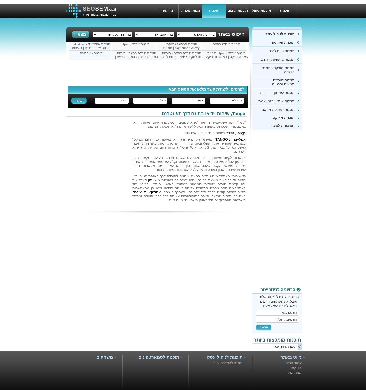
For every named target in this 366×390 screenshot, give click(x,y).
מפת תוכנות (190, 10)
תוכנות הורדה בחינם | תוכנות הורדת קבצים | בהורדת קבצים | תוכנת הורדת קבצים (136, 55)
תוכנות (285, 10)
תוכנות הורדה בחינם (226, 44)
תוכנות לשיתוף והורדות (277, 93)
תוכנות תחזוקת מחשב (278, 110)
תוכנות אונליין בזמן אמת (276, 101)
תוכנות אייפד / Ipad (136, 44)
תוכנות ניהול (261, 10)
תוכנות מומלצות (214, 13)
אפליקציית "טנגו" (146, 192)
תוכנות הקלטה (283, 42)
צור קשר (167, 10)
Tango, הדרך (236, 133)
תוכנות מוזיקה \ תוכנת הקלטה (278, 70)
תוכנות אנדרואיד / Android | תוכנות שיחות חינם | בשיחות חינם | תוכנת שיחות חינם (91, 46)
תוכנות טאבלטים (91, 53)
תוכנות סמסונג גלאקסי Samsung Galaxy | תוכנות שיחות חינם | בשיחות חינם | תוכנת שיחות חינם (181, 46)
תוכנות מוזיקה (284, 118)
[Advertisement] (282, 209)
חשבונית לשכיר (282, 126)
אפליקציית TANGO (230, 139)
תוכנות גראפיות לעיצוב (278, 59)
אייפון (152, 180)
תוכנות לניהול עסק (280, 34)
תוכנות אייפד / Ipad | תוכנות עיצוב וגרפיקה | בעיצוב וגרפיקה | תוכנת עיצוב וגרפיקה (226, 55)
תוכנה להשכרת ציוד (228, 363)
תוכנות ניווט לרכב (281, 51)
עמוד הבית (293, 363)
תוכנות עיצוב (238, 10)
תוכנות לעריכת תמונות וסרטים (283, 82)
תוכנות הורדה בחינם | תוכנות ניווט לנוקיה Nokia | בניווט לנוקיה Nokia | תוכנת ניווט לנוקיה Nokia (181, 55)
